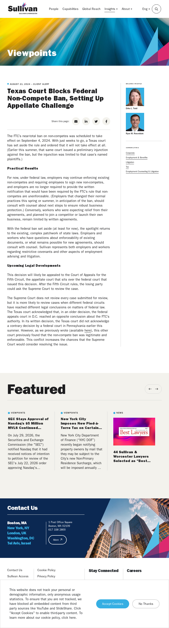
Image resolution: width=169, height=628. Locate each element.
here (87, 330)
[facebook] (106, 121)
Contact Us (14, 570)
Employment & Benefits (136, 157)
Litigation (130, 162)
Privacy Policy (46, 576)
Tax (127, 167)
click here (69, 618)
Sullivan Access (17, 576)
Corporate (130, 153)
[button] (156, 9)
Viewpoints (32, 53)
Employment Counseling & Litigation (142, 171)
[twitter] (96, 121)
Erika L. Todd (131, 108)
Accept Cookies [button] (112, 604)
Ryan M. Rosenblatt (134, 133)
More (56, 540)
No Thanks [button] (146, 604)
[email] (76, 121)
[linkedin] (86, 121)
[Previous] (150, 389)
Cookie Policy (46, 570)
